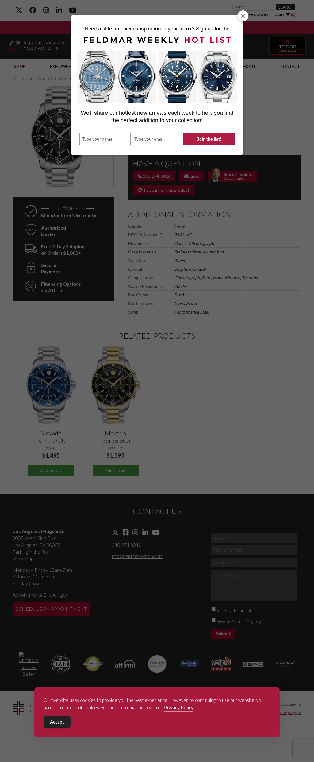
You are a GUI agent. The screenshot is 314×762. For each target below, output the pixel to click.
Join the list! (209, 139)
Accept (57, 722)
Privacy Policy (178, 707)
